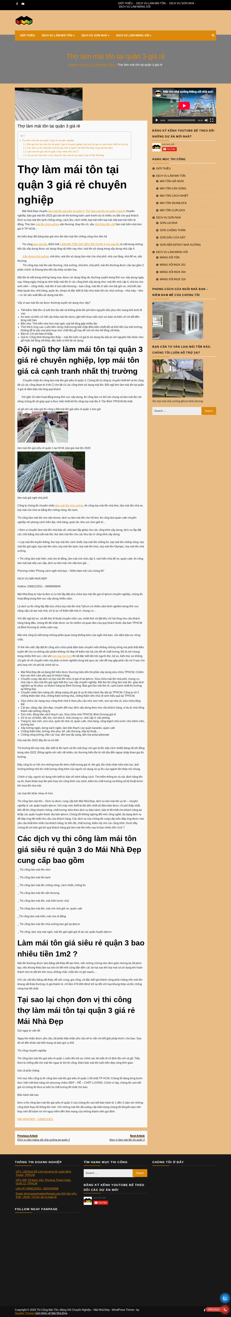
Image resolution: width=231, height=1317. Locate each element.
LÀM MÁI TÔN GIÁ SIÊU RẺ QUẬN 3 (82, 244)
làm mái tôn (40, 244)
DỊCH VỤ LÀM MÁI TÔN (151, 3)
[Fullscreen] (211, 120)
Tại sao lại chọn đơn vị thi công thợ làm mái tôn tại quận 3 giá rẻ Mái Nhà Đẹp (65, 155)
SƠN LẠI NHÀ (168, 223)
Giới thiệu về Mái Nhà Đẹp (51, 1313)
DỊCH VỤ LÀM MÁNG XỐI (135, 6)
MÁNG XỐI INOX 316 (173, 279)
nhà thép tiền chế (105, 224)
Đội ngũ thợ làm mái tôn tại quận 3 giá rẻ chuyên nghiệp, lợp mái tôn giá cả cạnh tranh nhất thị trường (77, 144)
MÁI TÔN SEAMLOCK (173, 203)
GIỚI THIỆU (125, 3)
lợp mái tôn (113, 244)
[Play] (156, 120)
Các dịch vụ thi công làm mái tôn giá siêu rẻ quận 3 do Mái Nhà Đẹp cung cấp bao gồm (70, 148)
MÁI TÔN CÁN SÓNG (173, 188)
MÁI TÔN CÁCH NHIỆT (174, 195)
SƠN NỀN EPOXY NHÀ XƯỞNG (180, 244)
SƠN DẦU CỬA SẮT (173, 237)
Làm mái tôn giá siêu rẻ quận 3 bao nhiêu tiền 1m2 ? (53, 151)
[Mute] (206, 120)
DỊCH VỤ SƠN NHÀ (181, 3)
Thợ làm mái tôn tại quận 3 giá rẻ (48, 126)
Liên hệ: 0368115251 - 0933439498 (37, 1188)
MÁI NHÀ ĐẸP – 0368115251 (35, 1119)
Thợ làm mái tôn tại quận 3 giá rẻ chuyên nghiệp (48, 140)
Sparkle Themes (25, 1313)
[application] (184, 106)
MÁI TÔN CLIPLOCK (172, 210)
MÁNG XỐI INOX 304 (173, 272)
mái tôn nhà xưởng (47, 224)
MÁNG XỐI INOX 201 (173, 264)
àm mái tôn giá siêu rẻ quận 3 (66, 211)
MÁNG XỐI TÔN (170, 257)
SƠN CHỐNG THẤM (172, 230)
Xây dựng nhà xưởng (35, 256)
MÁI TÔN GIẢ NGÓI (172, 181)
